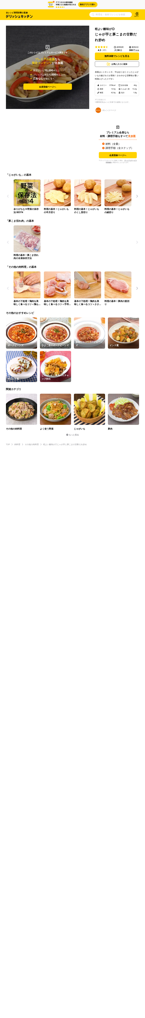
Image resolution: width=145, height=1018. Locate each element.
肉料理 (17, 444)
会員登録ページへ (47, 86)
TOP (8, 444)
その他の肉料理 (32, 444)
